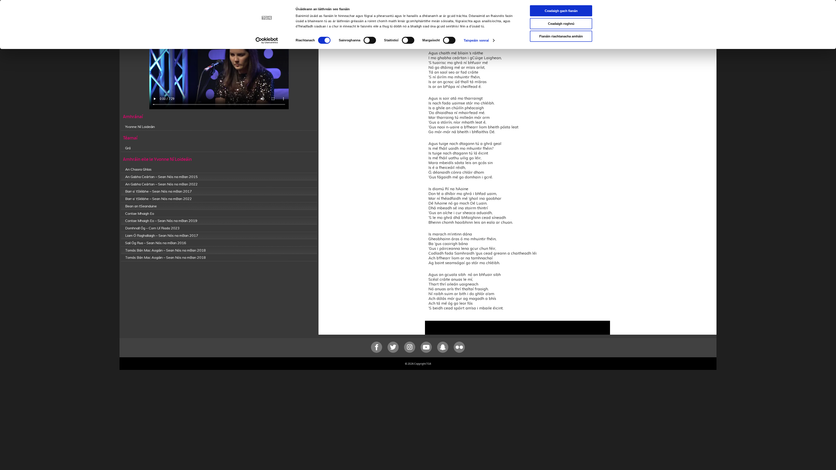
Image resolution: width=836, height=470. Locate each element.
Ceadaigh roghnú (561, 23)
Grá (128, 148)
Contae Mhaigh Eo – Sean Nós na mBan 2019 (161, 220)
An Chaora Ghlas (138, 169)
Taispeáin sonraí (476, 40)
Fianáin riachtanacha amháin (561, 36)
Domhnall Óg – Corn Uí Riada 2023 (152, 228)
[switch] (370, 40)
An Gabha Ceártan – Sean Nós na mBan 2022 (161, 184)
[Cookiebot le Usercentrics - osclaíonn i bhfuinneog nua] (267, 40)
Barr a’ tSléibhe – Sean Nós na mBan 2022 (158, 198)
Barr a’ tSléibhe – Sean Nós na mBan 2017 (158, 191)
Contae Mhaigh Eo (139, 213)
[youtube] (427, 352)
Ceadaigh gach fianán (561, 11)
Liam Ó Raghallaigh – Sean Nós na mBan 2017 (161, 235)
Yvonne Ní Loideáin (140, 126)
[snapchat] (443, 352)
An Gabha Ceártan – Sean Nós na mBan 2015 (161, 177)
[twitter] (394, 352)
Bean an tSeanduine (141, 206)
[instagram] (410, 352)
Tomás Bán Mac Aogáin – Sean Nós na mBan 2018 (165, 250)
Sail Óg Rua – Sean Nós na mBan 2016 (155, 243)
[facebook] (377, 352)
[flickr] (459, 352)
